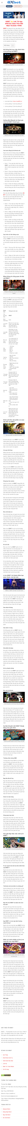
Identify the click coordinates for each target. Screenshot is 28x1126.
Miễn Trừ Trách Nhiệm (8, 1066)
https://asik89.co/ (17, 101)
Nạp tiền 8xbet (6, 1114)
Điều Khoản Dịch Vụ (8, 1058)
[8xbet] (14, 2)
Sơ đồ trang (6, 1069)
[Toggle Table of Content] (11, 45)
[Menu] (2, 2)
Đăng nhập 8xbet (7, 1112)
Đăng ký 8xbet (6, 1109)
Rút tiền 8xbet (6, 1117)
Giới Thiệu (5, 1055)
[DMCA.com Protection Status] (6, 1075)
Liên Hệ (5, 1063)
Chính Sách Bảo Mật (8, 1060)
